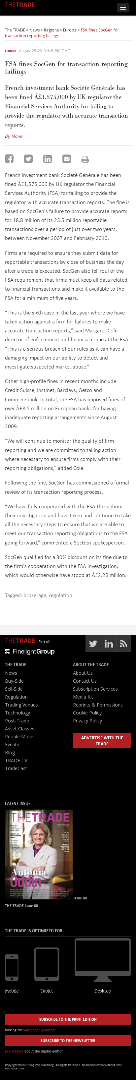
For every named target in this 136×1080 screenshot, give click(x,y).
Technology (17, 713)
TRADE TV (16, 760)
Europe (11, 50)
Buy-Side (14, 681)
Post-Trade (17, 720)
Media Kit (83, 697)
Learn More (14, 1051)
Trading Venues (21, 705)
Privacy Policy (87, 720)
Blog (10, 752)
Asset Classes (19, 728)
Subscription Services (95, 689)
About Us (83, 673)
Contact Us (85, 681)
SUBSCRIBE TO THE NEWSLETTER (68, 1040)
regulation (60, 595)
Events (12, 744)
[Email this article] (66, 158)
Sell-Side (14, 689)
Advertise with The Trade (102, 740)
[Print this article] (85, 159)
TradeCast (16, 768)
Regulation (16, 697)
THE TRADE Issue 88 (21, 905)
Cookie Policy (87, 713)
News (11, 673)
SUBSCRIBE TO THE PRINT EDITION (68, 1019)
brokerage (34, 595)
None (17, 136)
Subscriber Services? (39, 1029)
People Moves (20, 736)
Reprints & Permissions (98, 705)
